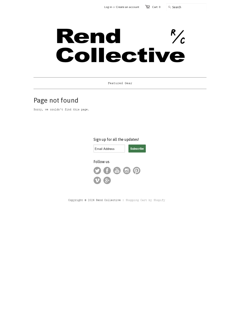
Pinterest (136, 170)
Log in (108, 7)
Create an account (127, 7)
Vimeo (97, 180)
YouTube (117, 170)
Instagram (127, 170)
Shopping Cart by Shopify (145, 200)
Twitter (97, 170)
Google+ (107, 180)
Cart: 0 (156, 7)
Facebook (107, 170)
